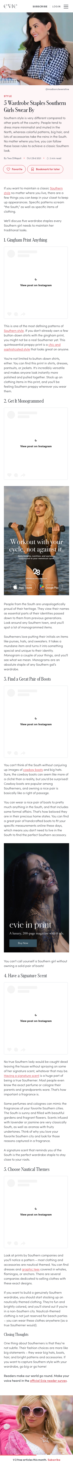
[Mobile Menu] (66, 6)
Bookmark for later (48, 169)
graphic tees (31, 1269)
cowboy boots (33, 769)
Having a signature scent (21, 1075)
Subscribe (54, 1460)
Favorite (17, 169)
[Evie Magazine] (10, 6)
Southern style (14, 330)
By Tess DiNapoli (12, 158)
